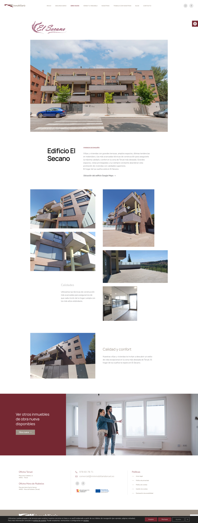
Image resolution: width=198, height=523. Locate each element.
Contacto (147, 6)
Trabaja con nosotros (122, 6)
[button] (195, 24)
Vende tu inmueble (90, 6)
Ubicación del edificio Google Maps (98, 175)
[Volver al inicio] (15, 5)
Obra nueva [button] (75, 6)
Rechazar (165, 519)
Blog (137, 6)
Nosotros (105, 6)
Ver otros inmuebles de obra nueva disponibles (32, 419)
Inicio (49, 6)
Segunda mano (60, 6)
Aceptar (151, 519)
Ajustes (178, 519)
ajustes (86, 520)
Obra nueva (24, 432)
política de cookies (39, 520)
